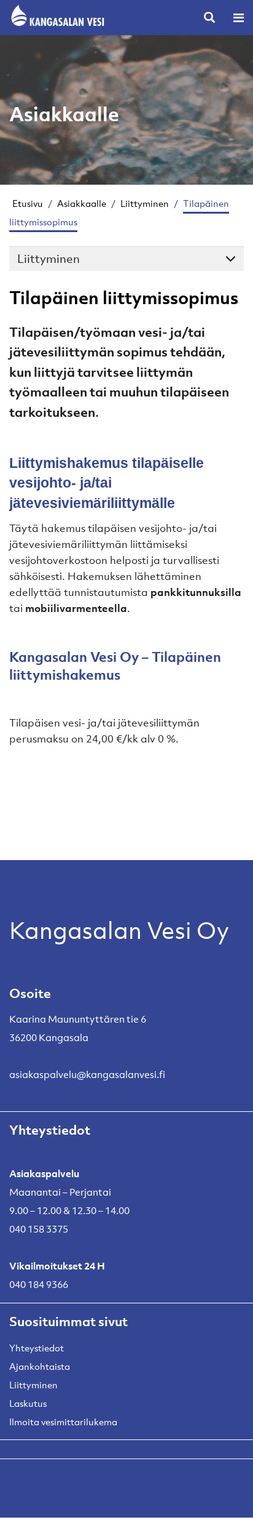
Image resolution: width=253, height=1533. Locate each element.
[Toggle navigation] (238, 17)
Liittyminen (144, 203)
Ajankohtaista (39, 1366)
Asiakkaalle (81, 203)
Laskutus (28, 1403)
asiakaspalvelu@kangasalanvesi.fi (87, 1074)
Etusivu (27, 203)
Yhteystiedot (36, 1348)
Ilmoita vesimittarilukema (63, 1421)
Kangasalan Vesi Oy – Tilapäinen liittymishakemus (115, 665)
